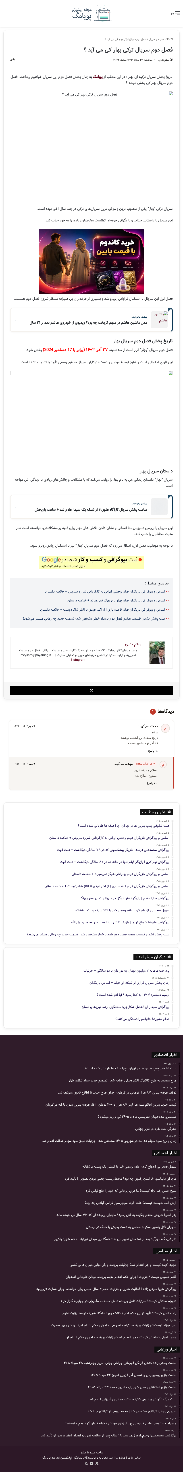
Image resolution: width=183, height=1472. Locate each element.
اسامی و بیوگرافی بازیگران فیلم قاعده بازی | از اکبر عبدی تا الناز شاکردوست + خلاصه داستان (102, 609)
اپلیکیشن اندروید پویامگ (57, 1457)
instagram (78, 659)
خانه (167, 39)
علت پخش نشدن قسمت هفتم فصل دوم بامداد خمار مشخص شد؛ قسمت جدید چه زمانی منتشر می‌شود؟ (94, 618)
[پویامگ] (91, 13)
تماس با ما (134, 1457)
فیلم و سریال (155, 39)
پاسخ (151, 750)
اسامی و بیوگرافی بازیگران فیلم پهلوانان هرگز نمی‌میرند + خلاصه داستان (116, 600)
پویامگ (98, 77)
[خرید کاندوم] (91, 261)
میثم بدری (163, 60)
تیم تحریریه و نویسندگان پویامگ (93, 1457)
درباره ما (120, 1457)
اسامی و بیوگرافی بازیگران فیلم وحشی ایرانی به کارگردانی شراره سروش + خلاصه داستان (105, 591)
